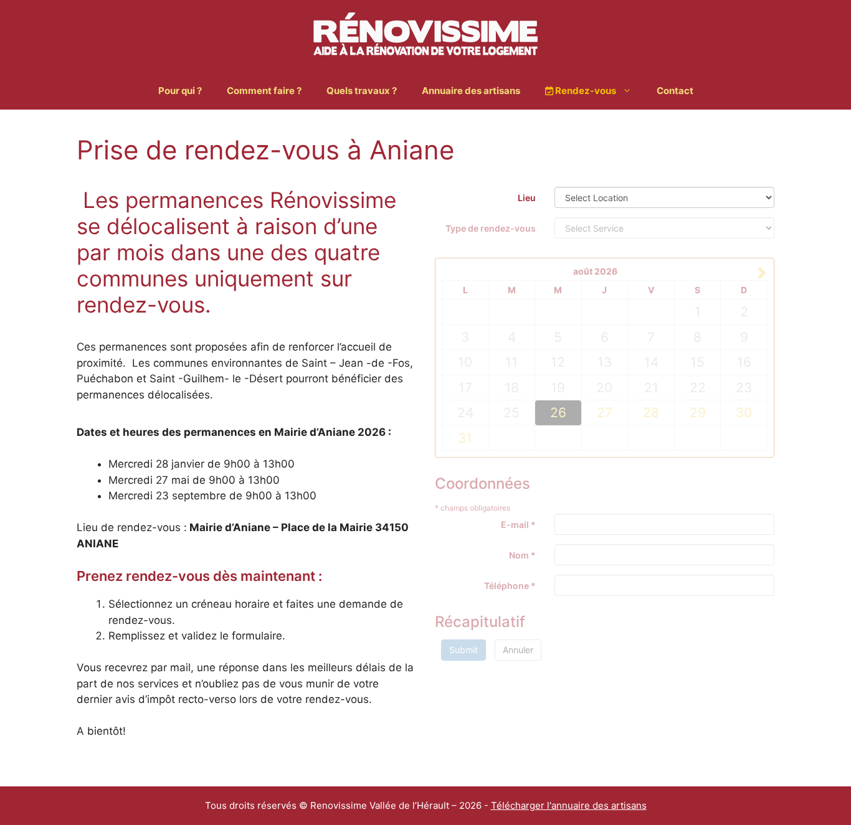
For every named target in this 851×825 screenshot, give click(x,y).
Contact (675, 91)
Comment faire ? (264, 91)
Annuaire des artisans (471, 91)
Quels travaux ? (361, 91)
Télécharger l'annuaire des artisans (569, 805)
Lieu (527, 197)
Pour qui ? (180, 91)
